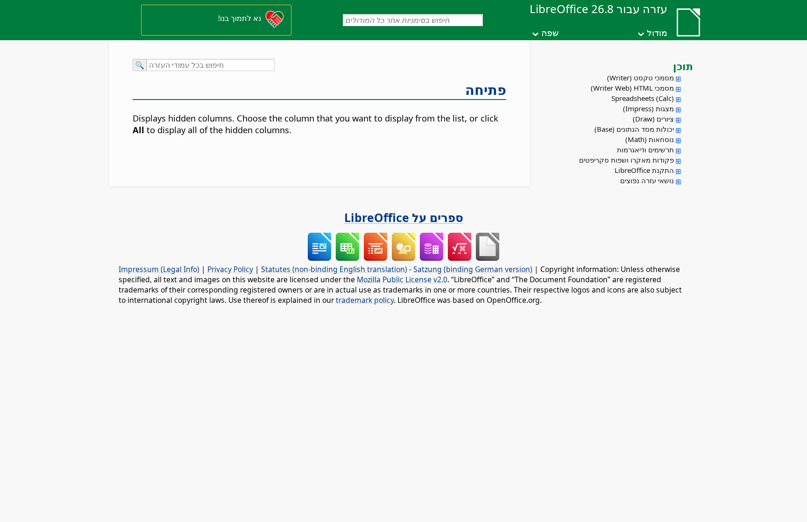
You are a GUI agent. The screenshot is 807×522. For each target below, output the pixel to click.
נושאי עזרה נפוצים (647, 180)
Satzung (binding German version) (472, 269)
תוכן (683, 66)
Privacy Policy (230, 269)
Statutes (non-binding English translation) (334, 269)
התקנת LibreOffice (644, 170)
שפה (550, 33)
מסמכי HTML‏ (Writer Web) (632, 88)
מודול (657, 33)
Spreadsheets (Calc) (642, 98)
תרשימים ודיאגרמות (645, 149)
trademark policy (365, 300)
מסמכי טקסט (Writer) (640, 77)
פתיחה (485, 89)
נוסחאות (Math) (649, 139)
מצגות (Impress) (648, 108)
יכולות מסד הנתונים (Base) (634, 129)
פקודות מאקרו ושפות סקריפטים (626, 159)
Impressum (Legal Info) (159, 269)
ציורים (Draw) (653, 118)
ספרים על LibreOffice (403, 217)
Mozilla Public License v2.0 (402, 279)
